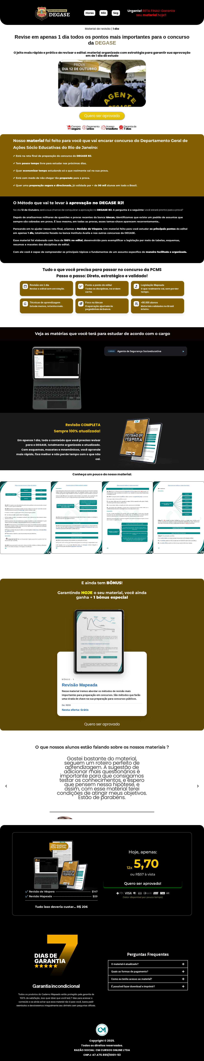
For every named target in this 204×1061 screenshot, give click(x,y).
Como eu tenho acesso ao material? (131, 978)
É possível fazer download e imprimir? (133, 986)
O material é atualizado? (124, 964)
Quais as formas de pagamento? (129, 971)
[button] (3, 518)
